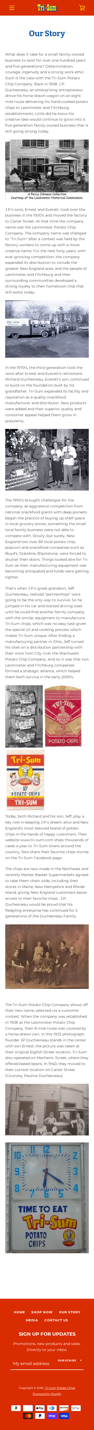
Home (19, 1312)
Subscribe (67, 1360)
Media (32, 1320)
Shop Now (42, 1312)
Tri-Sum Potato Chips (60, 1388)
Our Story (69, 1312)
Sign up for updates (47, 1334)
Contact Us (56, 1320)
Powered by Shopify (47, 1394)
